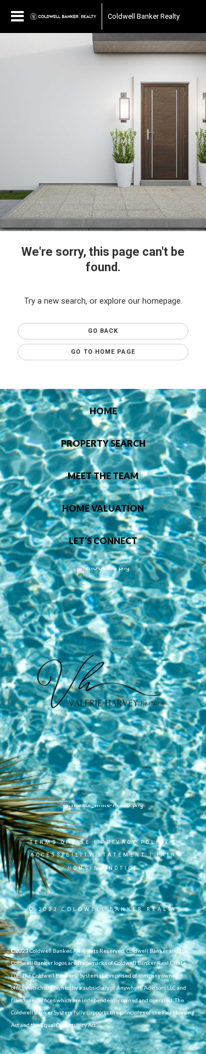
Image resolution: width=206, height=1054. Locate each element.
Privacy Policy (135, 842)
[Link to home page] (63, 16)
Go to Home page (103, 351)
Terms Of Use (60, 842)
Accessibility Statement (88, 855)
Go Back (103, 330)
